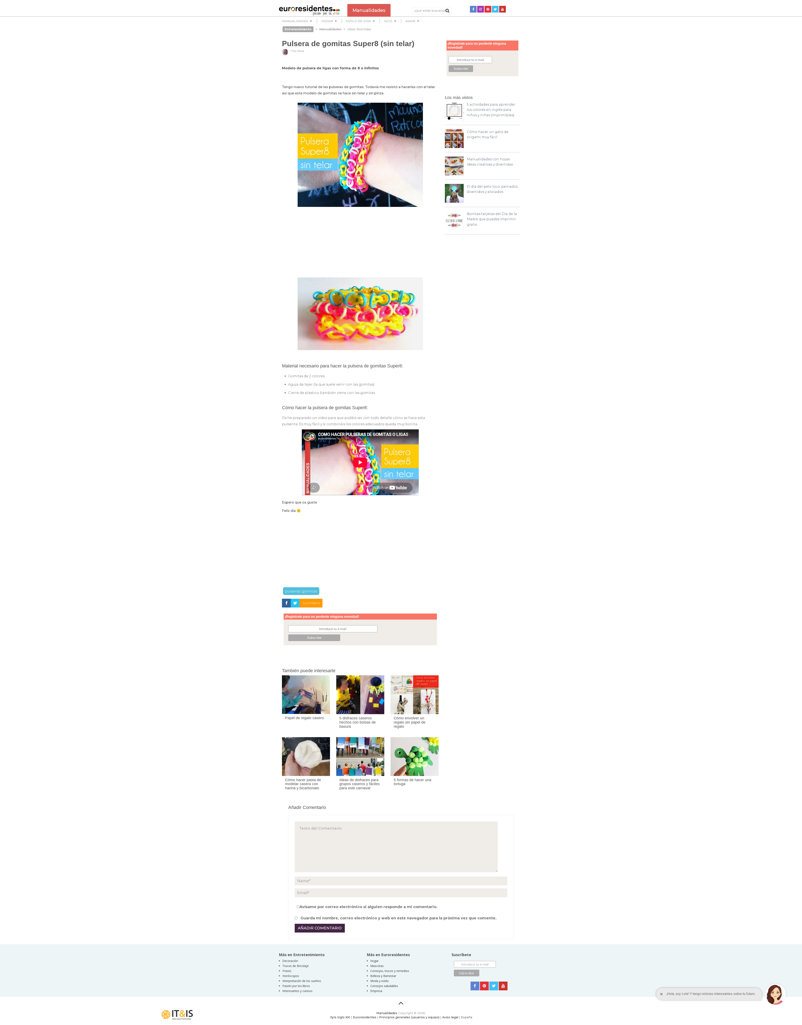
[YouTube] (502, 9)
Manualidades (386, 1013)
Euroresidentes (364, 1017)
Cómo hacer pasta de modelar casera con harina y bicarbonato (303, 784)
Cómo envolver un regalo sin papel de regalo (409, 722)
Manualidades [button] (295, 21)
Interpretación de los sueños (301, 981)
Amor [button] (410, 21)
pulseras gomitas (301, 591)
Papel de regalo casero (304, 718)
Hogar (374, 961)
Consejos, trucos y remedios (389, 971)
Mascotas (377, 966)
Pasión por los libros (296, 986)
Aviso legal (450, 1017)
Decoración (290, 961)
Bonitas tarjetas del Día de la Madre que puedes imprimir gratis (492, 219)
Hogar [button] (327, 21)
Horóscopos (290, 976)
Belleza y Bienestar (383, 976)
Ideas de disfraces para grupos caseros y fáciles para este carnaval (359, 784)
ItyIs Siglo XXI (340, 1017)
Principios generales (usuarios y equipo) (409, 1017)
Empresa (376, 991)
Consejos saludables (384, 986)
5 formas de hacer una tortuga (412, 782)
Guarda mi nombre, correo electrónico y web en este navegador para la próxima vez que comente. (399, 918)
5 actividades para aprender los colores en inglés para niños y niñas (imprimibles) (491, 109)
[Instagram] (480, 9)
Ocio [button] (388, 21)
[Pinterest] (488, 9)
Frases (286, 971)
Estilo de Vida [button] (358, 21)
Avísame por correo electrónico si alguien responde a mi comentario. (368, 907)
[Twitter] (495, 9)
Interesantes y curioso (297, 991)
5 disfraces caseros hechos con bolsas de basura (357, 722)
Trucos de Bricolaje (295, 966)
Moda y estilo (379, 981)
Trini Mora (297, 51)
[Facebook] (473, 9)
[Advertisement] (360, 242)
